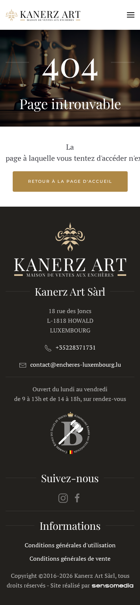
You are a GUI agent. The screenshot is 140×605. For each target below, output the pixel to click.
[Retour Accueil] (43, 15)
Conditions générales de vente (70, 558)
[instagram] (63, 497)
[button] (130, 15)
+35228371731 (76, 347)
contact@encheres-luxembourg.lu (75, 364)
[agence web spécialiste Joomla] (112, 585)
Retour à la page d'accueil (70, 181)
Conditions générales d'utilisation (70, 545)
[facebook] (77, 497)
